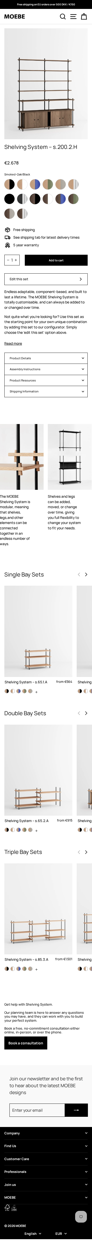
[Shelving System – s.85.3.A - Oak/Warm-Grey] (30, 969)
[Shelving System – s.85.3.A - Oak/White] (13, 969)
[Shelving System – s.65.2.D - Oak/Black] (80, 830)
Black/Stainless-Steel (22, 199)
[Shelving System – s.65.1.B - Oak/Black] (80, 691)
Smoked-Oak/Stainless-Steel (22, 214)
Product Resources (23, 380)
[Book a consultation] (46, 1026)
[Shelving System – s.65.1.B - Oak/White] (86, 691)
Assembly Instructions (25, 369)
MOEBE (10, 1197)
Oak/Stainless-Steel (73, 184)
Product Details (20, 358)
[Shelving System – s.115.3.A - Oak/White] (86, 969)
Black (9, 199)
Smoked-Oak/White (48, 199)
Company (12, 1133)
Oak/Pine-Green (48, 184)
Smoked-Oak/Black (35, 199)
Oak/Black (9, 184)
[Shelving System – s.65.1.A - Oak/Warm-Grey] (30, 691)
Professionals (15, 1171)
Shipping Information (24, 391)
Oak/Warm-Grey (60, 184)
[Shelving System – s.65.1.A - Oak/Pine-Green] (24, 691)
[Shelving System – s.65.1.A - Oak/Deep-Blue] (18, 691)
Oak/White (22, 184)
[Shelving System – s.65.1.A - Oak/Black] (7, 691)
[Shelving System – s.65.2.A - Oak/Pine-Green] (24, 830)
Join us (10, 1184)
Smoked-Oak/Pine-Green (73, 199)
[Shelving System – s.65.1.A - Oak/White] (13, 691)
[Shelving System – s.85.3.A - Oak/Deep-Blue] (18, 969)
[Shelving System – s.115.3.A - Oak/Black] (80, 969)
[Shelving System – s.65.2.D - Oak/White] (86, 830)
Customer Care (16, 1159)
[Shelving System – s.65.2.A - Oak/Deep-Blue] (18, 830)
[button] (86, 574)
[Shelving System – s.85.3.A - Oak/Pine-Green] (24, 969)
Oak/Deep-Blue (35, 184)
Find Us (10, 1146)
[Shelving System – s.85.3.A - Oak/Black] (7, 969)
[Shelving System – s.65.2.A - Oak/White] (13, 830)
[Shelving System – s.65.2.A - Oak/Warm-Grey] (30, 830)
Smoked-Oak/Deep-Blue (60, 199)
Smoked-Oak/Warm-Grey (9, 214)
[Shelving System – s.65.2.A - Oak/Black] (7, 830)
